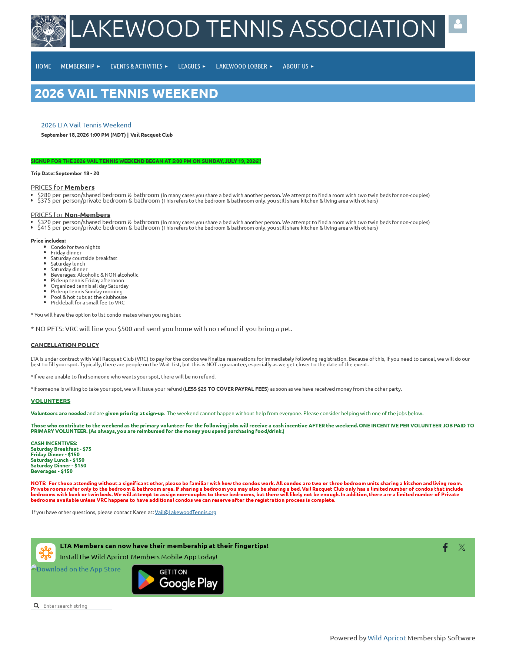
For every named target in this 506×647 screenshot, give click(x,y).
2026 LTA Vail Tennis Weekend (86, 125)
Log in (458, 24)
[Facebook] (445, 547)
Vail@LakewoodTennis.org (185, 511)
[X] (462, 547)
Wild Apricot (387, 637)
